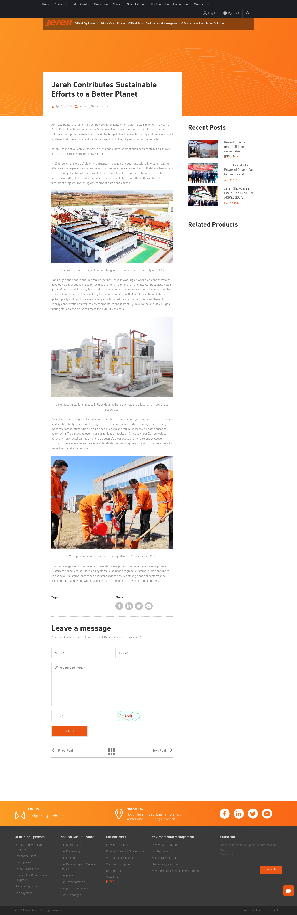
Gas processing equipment (77, 888)
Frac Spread (23, 862)
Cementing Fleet (25, 855)
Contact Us (201, 4)
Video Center (81, 4)
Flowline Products (117, 844)
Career (118, 4)
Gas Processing (70, 851)
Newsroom (101, 4)
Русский (233, 13)
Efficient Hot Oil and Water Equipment (31, 878)
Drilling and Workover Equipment (29, 847)
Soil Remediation (162, 851)
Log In (212, 13)
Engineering (181, 4)
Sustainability (160, 4)
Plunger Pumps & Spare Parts (125, 851)
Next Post (161, 750)
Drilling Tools (114, 870)
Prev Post (64, 750)
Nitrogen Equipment (27, 886)
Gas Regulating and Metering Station (78, 866)
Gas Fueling (68, 857)
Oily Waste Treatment (165, 844)
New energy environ (165, 864)
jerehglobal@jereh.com (46, 816)
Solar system (23, 893)
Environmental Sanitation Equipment (175, 870)
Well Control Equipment (121, 857)
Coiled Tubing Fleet (27, 868)
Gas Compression (71, 844)
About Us (61, 4)
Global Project (136, 4)
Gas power (67, 875)
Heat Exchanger (70, 895)
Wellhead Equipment (119, 864)
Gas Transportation (72, 882)
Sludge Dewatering (164, 857)
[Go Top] (288, 902)
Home (46, 4)
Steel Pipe (112, 877)
